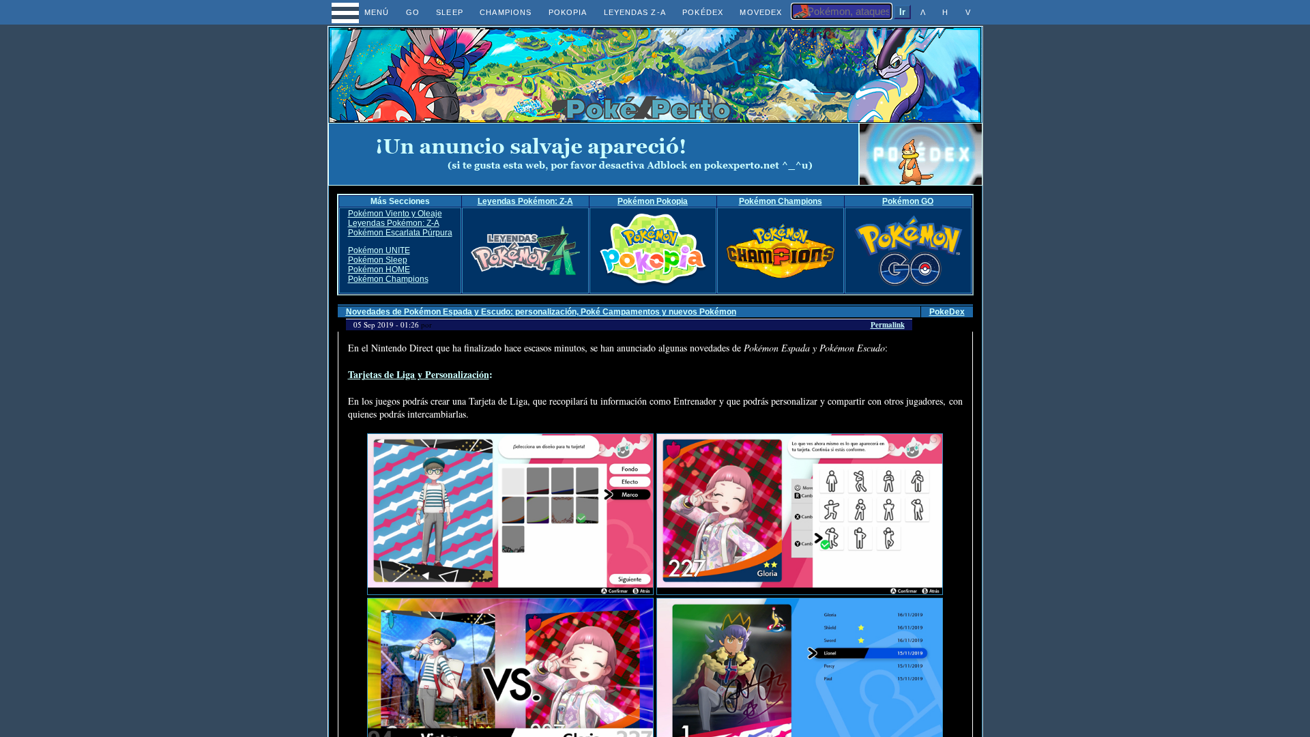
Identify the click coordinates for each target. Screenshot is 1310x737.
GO (413, 12)
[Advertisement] (593, 154)
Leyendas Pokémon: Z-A (525, 201)
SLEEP (449, 12)
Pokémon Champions (780, 201)
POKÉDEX (702, 12)
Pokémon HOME (379, 269)
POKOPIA (568, 12)
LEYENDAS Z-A (635, 12)
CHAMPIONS (506, 12)
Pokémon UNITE (379, 250)
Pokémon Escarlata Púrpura (400, 232)
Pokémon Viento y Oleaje (395, 213)
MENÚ (364, 12)
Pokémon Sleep (377, 260)
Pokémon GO (907, 201)
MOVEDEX (761, 12)
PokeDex (947, 312)
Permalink (888, 324)
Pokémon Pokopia (652, 201)
